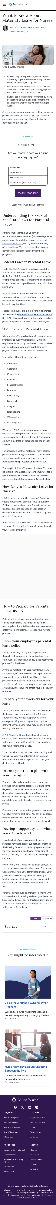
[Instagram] (30, 1107)
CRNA (32, 1127)
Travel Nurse (35, 1132)
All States (34, 1169)
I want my (15, 168)
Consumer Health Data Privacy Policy (35, 1196)
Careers (34, 1112)
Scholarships (9, 1167)
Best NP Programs (11, 1132)
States (34, 1144)
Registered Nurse (37, 1118)
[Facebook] (15, 1107)
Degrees (8, 1112)
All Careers (34, 1137)
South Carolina (36, 1159)
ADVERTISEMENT (28, 144)
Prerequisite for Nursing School (13, 1160)
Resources (9, 1144)
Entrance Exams (10, 1155)
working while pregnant (23, 721)
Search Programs (28, 193)
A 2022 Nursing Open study (16, 734)
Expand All (47, 918)
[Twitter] (23, 1107)
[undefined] (18, 4)
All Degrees (8, 1137)
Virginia (33, 1164)
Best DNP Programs (11, 1122)
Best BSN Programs (11, 1118)
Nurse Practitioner (37, 1122)
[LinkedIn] (37, 1107)
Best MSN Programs (12, 1127)
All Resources (9, 1171)
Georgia (33, 1150)
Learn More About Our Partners (28, 204)
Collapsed (36, 918)
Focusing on (16, 177)
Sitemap (9, 1192)
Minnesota (34, 1155)
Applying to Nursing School (14, 1150)
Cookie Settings (16, 1195)
